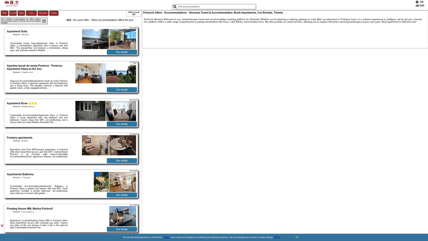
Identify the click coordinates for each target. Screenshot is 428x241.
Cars (31, 13)
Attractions (43, 13)
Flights (21, 13)
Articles (54, 13)
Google (166, 237)
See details (122, 52)
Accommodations (13, 13)
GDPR (277, 237)
